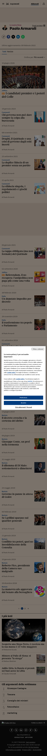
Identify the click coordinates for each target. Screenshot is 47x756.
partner (30, 381)
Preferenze (23, 397)
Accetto (23, 403)
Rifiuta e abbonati (38, 349)
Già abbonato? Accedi (23, 407)
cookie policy (11, 372)
